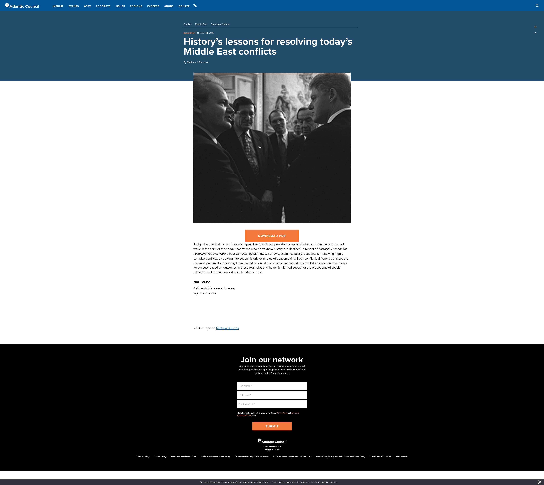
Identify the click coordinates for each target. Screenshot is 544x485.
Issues (120, 6)
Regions (136, 6)
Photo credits (401, 456)
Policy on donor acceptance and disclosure (292, 456)
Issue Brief (188, 32)
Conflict (187, 24)
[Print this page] (535, 27)
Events (74, 6)
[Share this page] (535, 33)
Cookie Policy (160, 456)
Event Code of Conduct (380, 456)
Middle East (201, 24)
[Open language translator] (195, 5)
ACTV (87, 6)
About (169, 6)
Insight (58, 6)
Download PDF (272, 236)
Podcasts (103, 6)
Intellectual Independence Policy (215, 456)
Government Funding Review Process (251, 456)
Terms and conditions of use (183, 456)
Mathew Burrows (227, 328)
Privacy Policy (282, 413)
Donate (184, 6)
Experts (153, 6)
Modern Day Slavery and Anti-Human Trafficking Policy (340, 456)
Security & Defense (220, 24)
